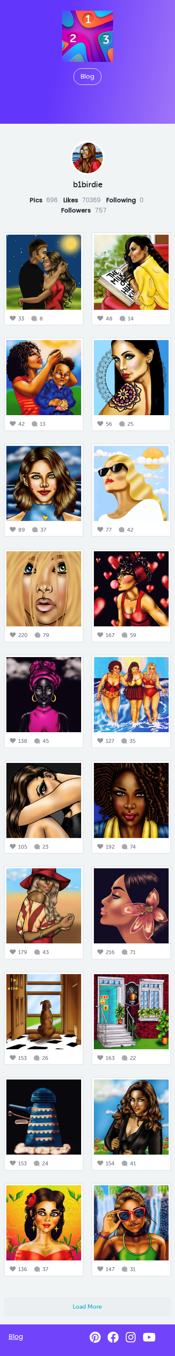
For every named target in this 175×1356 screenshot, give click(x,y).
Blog (87, 76)
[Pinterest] (95, 1337)
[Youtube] (149, 1337)
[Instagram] (131, 1337)
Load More (87, 1306)
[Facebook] (113, 1337)
